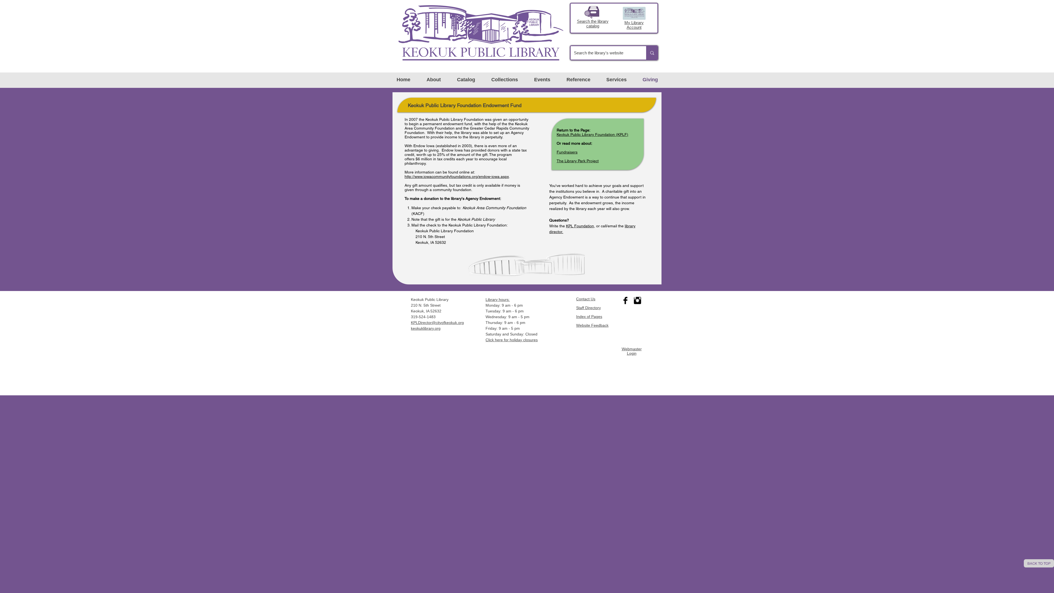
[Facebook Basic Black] (625, 300)
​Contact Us (585, 299)
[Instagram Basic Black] (637, 300)
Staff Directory (588, 308)
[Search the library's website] (651, 53)
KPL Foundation (580, 226)
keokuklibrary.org (426, 328)
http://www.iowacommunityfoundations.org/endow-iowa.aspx (457, 176)
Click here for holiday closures (512, 340)
